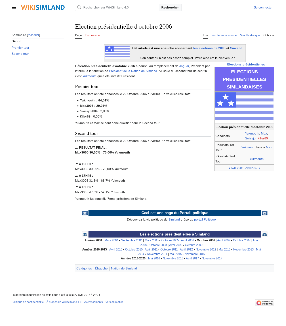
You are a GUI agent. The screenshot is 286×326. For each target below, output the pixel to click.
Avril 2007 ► (253, 167)
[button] (13, 7)
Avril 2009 (175, 245)
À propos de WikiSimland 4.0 (64, 302)
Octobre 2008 (158, 245)
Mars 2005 (151, 240)
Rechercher (170, 7)
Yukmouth (252, 133)
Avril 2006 (187, 240)
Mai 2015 (176, 254)
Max (264, 133)
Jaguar (184, 66)
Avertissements (93, 302)
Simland (236, 48)
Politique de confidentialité (28, 302)
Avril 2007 (223, 240)
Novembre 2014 (157, 254)
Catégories (84, 268)
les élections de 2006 (209, 48)
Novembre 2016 (173, 258)
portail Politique (205, 219)
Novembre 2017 (212, 258)
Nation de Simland (124, 268)
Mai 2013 (224, 249)
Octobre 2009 (193, 245)
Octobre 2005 (170, 240)
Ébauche (101, 268)
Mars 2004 (111, 240)
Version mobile (114, 302)
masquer (33, 34)
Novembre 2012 (206, 249)
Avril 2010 (115, 249)
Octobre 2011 (169, 249)
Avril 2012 (186, 249)
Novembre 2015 (195, 254)
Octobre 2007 (241, 240)
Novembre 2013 (243, 249)
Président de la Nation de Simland (133, 71)
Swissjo (250, 138)
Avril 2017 (192, 258)
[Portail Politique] (85, 213)
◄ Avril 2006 (235, 167)
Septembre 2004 (131, 240)
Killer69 (262, 138)
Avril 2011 (151, 249)
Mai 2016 (154, 258)
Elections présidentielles (246, 64)
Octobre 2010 (134, 249)
